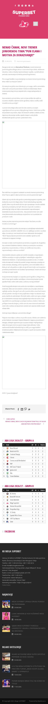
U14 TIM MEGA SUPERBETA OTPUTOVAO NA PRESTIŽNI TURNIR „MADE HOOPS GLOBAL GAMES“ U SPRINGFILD (28, 669)
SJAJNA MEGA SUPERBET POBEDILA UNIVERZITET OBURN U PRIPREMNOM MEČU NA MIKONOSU (28, 628)
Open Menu (35, 24)
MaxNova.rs (42, 701)
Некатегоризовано (24, 61)
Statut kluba (6, 585)
